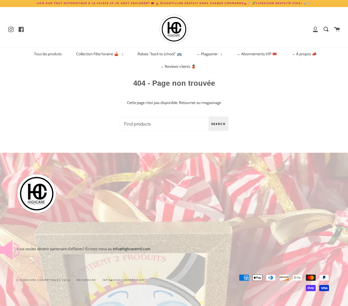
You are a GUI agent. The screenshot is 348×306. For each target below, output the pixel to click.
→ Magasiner (207, 53)
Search (218, 124)
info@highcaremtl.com (123, 280)
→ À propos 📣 (304, 53)
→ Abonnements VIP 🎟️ (257, 53)
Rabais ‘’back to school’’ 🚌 (160, 53)
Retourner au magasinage (200, 102)
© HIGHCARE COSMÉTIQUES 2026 (43, 280)
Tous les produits (48, 53)
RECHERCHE (86, 280)
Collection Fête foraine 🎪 (98, 53)
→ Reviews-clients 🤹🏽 (178, 66)
